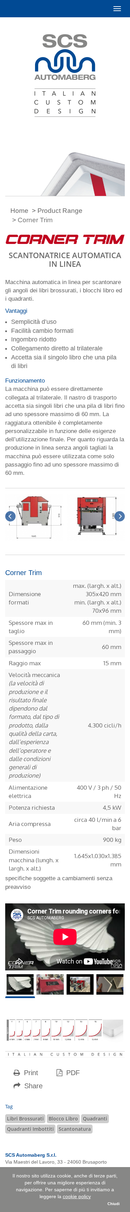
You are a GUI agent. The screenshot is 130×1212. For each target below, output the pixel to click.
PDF (72, 1073)
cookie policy (77, 1196)
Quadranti (95, 1118)
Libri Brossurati (25, 1118)
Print (30, 1073)
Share (32, 1086)
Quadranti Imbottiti (30, 1129)
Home (19, 210)
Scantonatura (75, 1129)
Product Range (60, 210)
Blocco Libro (63, 1118)
